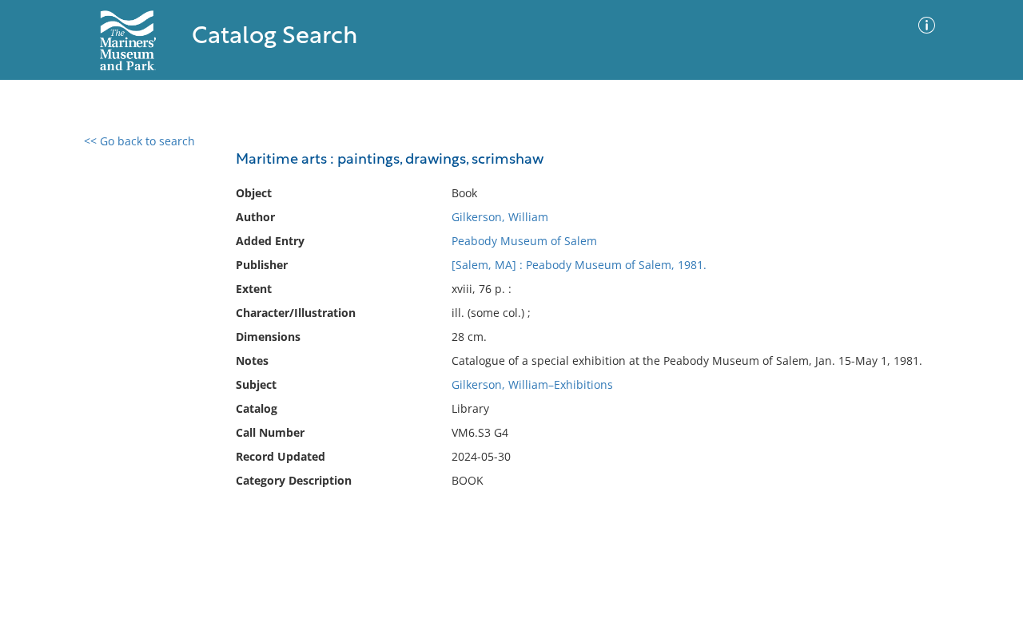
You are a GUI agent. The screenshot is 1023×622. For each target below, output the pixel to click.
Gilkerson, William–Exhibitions (532, 384)
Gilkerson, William (500, 216)
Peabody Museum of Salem (524, 240)
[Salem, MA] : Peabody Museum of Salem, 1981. (579, 264)
